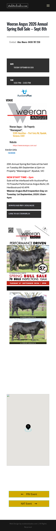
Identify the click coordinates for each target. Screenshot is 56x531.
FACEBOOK (11, 152)
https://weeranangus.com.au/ (25, 145)
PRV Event (31, 494)
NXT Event (26, 503)
